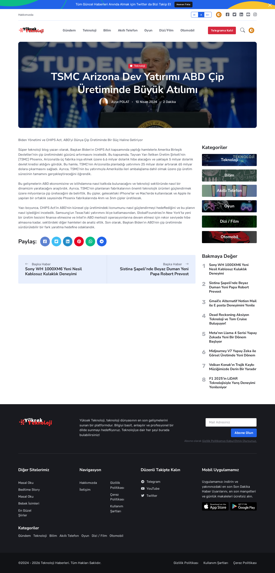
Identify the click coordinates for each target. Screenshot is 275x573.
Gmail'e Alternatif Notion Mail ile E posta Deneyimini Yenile (233, 303)
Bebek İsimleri (28, 503)
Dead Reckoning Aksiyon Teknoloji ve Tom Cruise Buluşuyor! (229, 319)
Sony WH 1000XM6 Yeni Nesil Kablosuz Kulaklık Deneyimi (53, 271)
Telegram (153, 482)
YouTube (153, 489)
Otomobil (187, 30)
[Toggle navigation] (251, 30)
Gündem (69, 30)
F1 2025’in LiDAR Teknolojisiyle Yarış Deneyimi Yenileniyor (232, 383)
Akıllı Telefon (128, 30)
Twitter (152, 496)
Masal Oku (26, 483)
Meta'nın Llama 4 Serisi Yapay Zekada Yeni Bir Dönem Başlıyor (233, 337)
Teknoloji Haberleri (55, 563)
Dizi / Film (229, 221)
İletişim (84, 490)
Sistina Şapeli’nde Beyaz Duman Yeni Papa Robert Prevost (154, 271)
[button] (243, 30)
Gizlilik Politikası (117, 485)
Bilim (107, 30)
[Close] (270, 5)
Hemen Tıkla (183, 4)
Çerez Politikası (117, 497)
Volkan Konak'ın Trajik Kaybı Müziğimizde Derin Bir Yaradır (232, 366)
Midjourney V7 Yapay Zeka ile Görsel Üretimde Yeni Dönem (232, 353)
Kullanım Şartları (116, 508)
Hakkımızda (25, 14)
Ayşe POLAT (120, 102)
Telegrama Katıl (222, 30)
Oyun (148, 30)
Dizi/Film (166, 30)
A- (194, 15)
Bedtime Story (29, 490)
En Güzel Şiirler (24, 513)
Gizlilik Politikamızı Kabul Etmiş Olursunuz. (229, 441)
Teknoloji (89, 30)
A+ (207, 15)
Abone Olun (244, 433)
